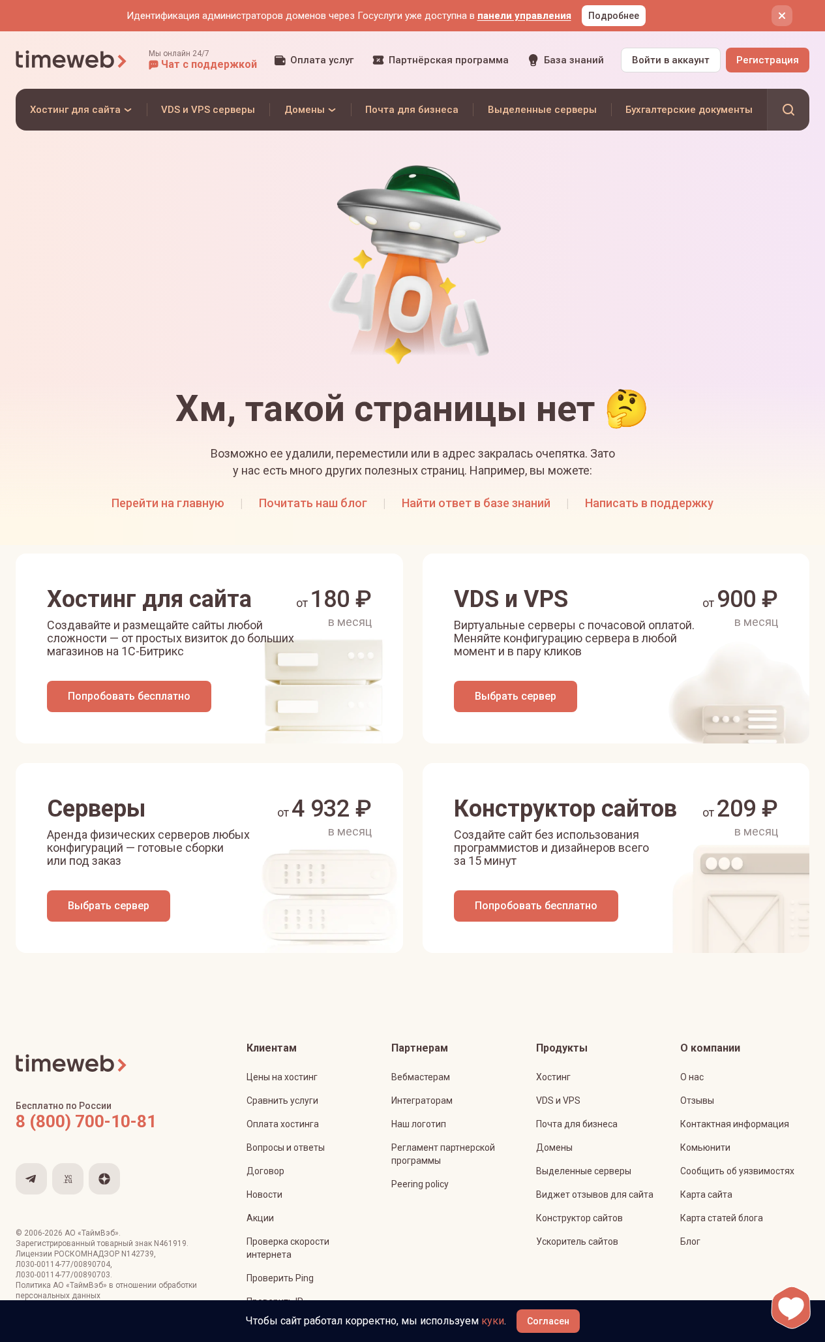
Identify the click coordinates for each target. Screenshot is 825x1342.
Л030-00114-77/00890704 (63, 1264)
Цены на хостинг (282, 1077)
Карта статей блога (721, 1218)
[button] (203, 60)
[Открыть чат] (791, 1308)
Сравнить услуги (282, 1100)
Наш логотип (418, 1124)
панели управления (524, 16)
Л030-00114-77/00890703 (63, 1274)
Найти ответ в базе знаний (476, 503)
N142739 (137, 1253)
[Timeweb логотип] (72, 60)
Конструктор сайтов (579, 1218)
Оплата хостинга (283, 1124)
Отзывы (697, 1100)
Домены (554, 1147)
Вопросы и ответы (286, 1147)
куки (492, 1321)
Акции (260, 1218)
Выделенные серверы (583, 1171)
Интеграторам (422, 1100)
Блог (690, 1241)
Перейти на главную (168, 503)
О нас (692, 1077)
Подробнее (613, 15)
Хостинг (553, 1077)
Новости (264, 1194)
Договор (265, 1171)
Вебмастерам (420, 1077)
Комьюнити (705, 1147)
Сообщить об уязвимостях (737, 1171)
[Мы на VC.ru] (67, 1178)
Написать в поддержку (649, 503)
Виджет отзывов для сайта (594, 1194)
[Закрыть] (782, 15)
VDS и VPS (558, 1100)
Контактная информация (734, 1124)
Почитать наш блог (313, 503)
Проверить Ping (280, 1278)
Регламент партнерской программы (443, 1154)
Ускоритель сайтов (577, 1241)
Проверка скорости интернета (288, 1248)
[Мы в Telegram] (31, 1178)
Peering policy (420, 1184)
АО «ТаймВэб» (92, 1233)
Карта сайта (706, 1194)
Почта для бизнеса (577, 1124)
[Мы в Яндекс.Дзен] (104, 1178)
